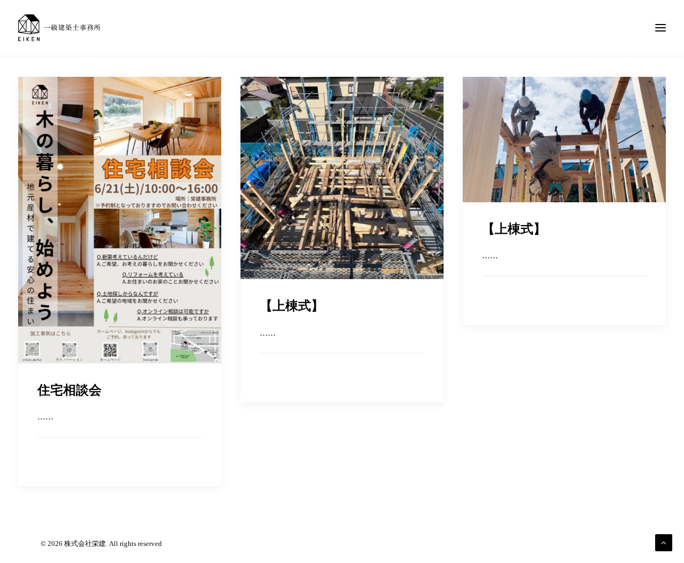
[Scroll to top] (663, 541)
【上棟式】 (292, 306)
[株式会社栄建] (59, 27)
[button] (119, 220)
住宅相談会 (69, 390)
